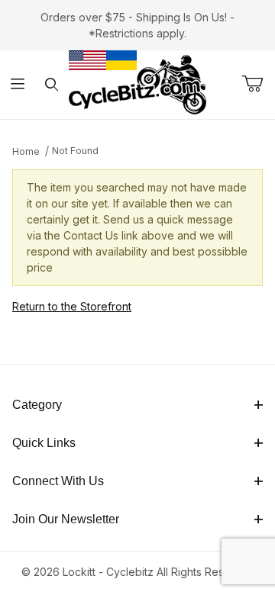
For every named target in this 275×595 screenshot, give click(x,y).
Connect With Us (58, 480)
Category (37, 404)
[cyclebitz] (137, 83)
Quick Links (44, 442)
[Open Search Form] (51, 85)
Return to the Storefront (71, 306)
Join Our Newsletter (65, 519)
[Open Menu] (17, 85)
